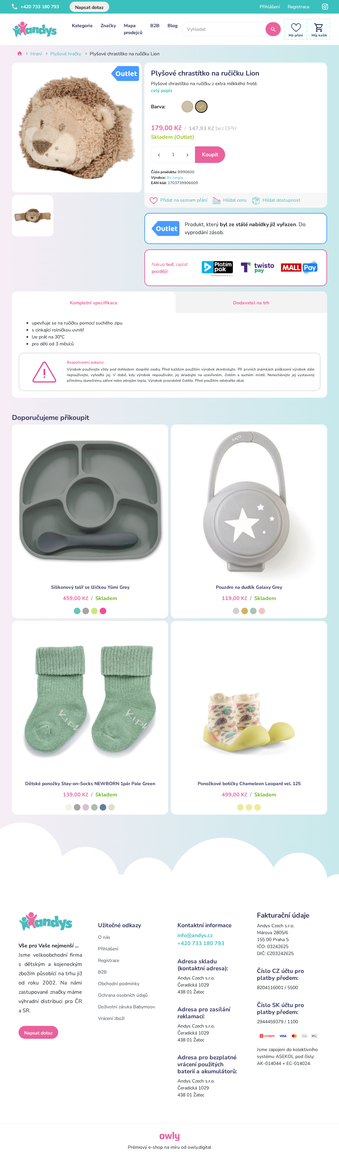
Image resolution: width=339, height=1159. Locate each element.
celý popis (161, 90)
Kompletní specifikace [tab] (94, 303)
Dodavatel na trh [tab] (251, 303)
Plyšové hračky (65, 54)
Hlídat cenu (235, 200)
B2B (155, 26)
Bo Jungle (175, 177)
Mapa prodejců (133, 29)
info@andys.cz (195, 935)
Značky (108, 26)
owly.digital (199, 1147)
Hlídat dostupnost (280, 200)
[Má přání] (294, 29)
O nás (104, 937)
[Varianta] (187, 107)
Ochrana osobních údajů (123, 995)
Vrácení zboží (111, 1018)
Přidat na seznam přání (184, 200)
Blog (172, 26)
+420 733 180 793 (39, 7)
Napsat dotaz (89, 7)
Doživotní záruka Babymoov (126, 1007)
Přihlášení (270, 7)
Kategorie (82, 26)
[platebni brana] (288, 1036)
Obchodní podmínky (118, 984)
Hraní (36, 54)
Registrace (298, 7)
